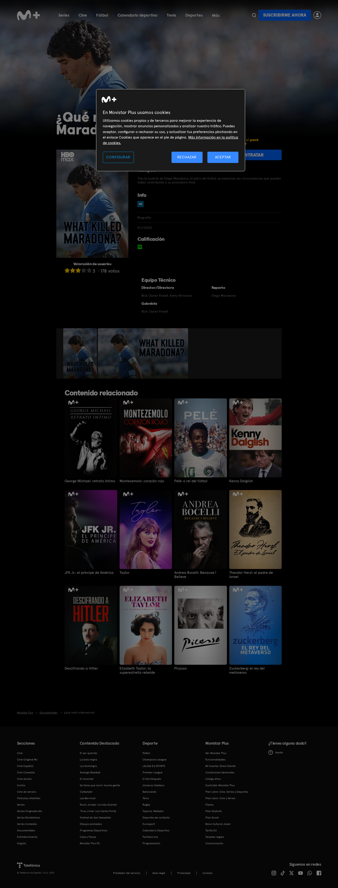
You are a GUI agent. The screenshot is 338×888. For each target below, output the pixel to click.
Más (216, 15)
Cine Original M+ (27, 759)
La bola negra (88, 759)
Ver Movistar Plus (215, 753)
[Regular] (78, 270)
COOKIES (207, 873)
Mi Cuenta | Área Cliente (220, 766)
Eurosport (149, 824)
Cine (83, 15)
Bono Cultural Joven (218, 824)
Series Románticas (28, 817)
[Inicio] (28, 15)
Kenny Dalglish (241, 481)
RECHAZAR (187, 157)
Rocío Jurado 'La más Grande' (98, 804)
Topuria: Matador (153, 811)
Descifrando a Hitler (81, 668)
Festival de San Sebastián (95, 817)
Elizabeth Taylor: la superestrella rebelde (137, 670)
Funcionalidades (215, 759)
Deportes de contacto (156, 817)
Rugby (146, 804)
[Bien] (83, 270)
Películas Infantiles (28, 798)
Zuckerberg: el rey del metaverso (247, 670)
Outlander (86, 791)
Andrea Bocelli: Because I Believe (195, 575)
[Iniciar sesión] (317, 15)
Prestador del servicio (126, 873)
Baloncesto (149, 791)
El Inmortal (86, 779)
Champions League (154, 759)
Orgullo (21, 843)
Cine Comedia (26, 772)
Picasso (180, 668)
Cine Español (25, 766)
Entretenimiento (27, 837)
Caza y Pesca (88, 837)
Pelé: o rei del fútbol (190, 481)
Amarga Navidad (90, 772)
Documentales (26, 830)
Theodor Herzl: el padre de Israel (251, 575)
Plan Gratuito (213, 811)
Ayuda (279, 752)
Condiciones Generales (219, 772)
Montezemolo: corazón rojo (142, 481)
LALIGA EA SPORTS (154, 766)
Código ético (213, 779)
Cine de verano (26, 791)
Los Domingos (88, 766)
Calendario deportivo (137, 15)
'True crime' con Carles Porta (98, 811)
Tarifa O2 (211, 830)
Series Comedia (27, 824)
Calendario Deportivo (156, 830)
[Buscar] (254, 15)
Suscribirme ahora (284, 15)
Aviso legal (158, 873)
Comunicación (214, 843)
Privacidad (183, 873)
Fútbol (102, 15)
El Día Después (152, 779)
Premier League (153, 772)
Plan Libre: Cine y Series (220, 798)
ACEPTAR (223, 157)
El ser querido (88, 753)
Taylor (124, 573)
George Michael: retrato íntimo (90, 481)
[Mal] (72, 270)
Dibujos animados (91, 824)
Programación (151, 843)
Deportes (194, 15)
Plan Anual (212, 817)
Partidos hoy (150, 837)
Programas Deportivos (93, 830)
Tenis (171, 15)
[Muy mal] (67, 270)
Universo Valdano (153, 785)
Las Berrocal (87, 798)
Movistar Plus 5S (90, 843)
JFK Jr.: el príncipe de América (89, 573)
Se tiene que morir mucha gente (100, 785)
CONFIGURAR (118, 157)
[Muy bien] (89, 270)
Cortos (21, 785)
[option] (80, 353)
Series (63, 15)
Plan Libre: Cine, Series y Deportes (226, 791)
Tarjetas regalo (214, 837)
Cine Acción (24, 779)
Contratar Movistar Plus (220, 785)
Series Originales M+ (29, 811)
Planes (209, 804)
